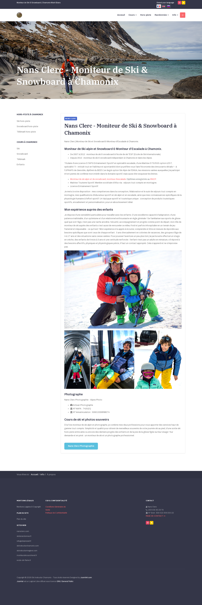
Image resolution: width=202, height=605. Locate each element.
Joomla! (20, 581)
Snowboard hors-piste (27, 126)
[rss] (183, 2)
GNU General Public (65, 581)
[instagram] (179, 2)
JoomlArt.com (86, 577)
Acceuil (121, 15)
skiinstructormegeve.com (27, 551)
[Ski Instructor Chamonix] (19, 15)
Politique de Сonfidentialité (56, 513)
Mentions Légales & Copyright (29, 507)
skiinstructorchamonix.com (28, 546)
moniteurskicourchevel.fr (27, 555)
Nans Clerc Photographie (81, 446)
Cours (132, 15)
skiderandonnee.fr (24, 536)
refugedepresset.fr (24, 541)
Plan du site (21, 519)
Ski (18, 149)
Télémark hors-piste (26, 132)
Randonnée (161, 15)
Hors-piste (145, 15)
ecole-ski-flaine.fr (24, 560)
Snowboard (22, 154)
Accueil (34, 474)
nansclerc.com (23, 531)
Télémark (21, 159)
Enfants (21, 164)
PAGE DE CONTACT (155, 516)
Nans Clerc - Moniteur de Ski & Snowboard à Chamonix (82, 75)
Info (174, 15)
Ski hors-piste (23, 121)
